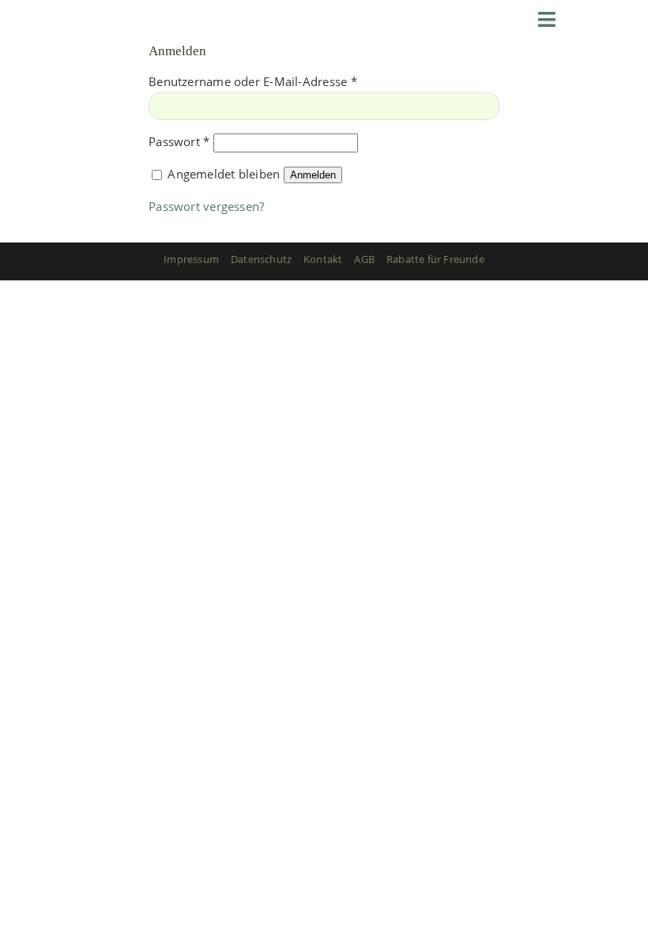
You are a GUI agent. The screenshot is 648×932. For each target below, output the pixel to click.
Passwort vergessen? (206, 206)
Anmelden (313, 175)
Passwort (179, 141)
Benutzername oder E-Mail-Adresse (253, 81)
